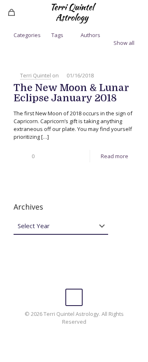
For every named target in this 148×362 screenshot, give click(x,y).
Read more (114, 156)
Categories (27, 35)
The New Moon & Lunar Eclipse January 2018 (71, 93)
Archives (28, 206)
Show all (123, 43)
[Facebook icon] (74, 333)
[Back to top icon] (74, 297)
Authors (90, 35)
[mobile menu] (137, 12)
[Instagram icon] (83, 333)
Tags (57, 35)
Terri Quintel (35, 75)
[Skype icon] (65, 333)
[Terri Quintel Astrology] (74, 12)
